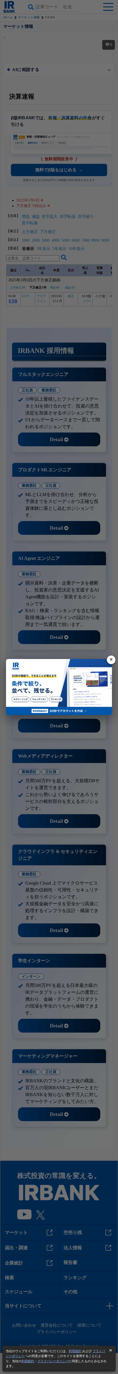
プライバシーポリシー (53, 1361)
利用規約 (75, 1351)
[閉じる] (111, 660)
